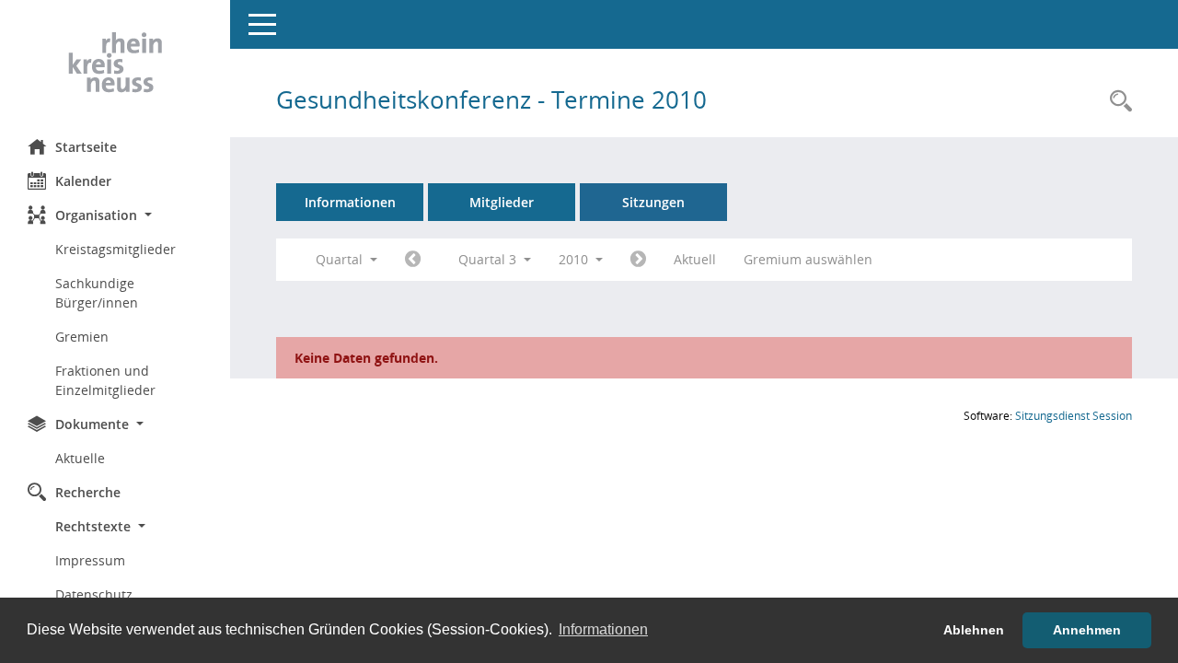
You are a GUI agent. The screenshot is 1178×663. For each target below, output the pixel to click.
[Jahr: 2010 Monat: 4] (412, 259)
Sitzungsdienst (1073, 416)
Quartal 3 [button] (489, 259)
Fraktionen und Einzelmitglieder (105, 380)
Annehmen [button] (1087, 629)
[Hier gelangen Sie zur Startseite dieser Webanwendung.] (115, 62)
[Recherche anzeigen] (1116, 102)
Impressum (90, 560)
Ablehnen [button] (973, 629)
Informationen (350, 202)
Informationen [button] (603, 629)
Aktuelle (80, 458)
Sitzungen (653, 202)
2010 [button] (575, 259)
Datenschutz (94, 594)
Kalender (83, 181)
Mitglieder (501, 202)
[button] (115, 215)
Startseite (86, 147)
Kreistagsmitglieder (115, 249)
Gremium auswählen (808, 259)
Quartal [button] (341, 259)
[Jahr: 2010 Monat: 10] (638, 259)
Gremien (82, 336)
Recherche (88, 492)
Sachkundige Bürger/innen (96, 292)
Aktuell (695, 259)
